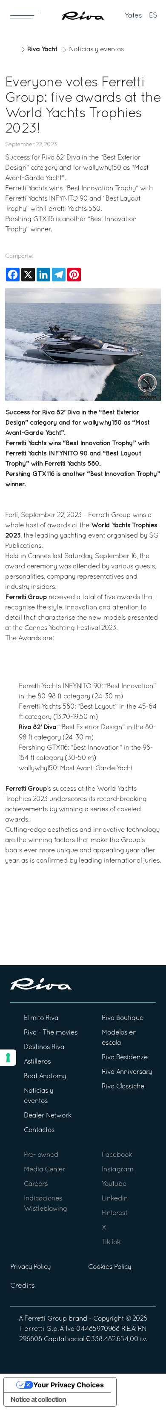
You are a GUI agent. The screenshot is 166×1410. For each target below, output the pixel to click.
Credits (22, 1286)
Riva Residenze (125, 1058)
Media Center (44, 1170)
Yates (133, 16)
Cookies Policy (109, 1267)
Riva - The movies (50, 1033)
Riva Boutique (122, 1018)
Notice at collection (38, 1399)
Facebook (117, 1155)
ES (153, 16)
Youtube (114, 1184)
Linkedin (115, 1199)
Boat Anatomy (45, 1076)
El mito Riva (41, 1018)
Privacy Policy (30, 1267)
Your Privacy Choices (68, 1384)
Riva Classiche (123, 1087)
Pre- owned (41, 1155)
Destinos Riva (44, 1047)
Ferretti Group (45, 1319)
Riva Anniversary (127, 1072)
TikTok (111, 1242)
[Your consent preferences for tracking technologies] (8, 1057)
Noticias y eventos (96, 50)
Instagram (117, 1170)
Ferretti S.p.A (42, 1329)
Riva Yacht (42, 49)
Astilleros (37, 1062)
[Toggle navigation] (24, 15)
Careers (36, 1184)
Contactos (39, 1130)
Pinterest (114, 1213)
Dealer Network (48, 1116)
